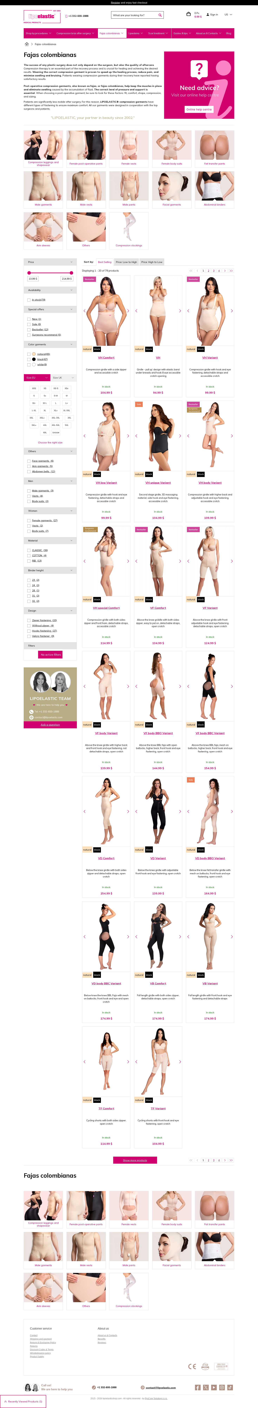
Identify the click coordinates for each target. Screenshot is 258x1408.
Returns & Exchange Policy (43, 1342)
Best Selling (104, 262)
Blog (228, 33)
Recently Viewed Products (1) (25, 1401)
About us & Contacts (207, 33)
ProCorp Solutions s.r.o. (156, 1398)
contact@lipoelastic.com (48, 717)
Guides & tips (181, 33)
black (97, 349)
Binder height (36, 570)
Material (33, 540)
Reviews (102, 1342)
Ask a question (50, 724)
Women (32, 510)
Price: (126, 262)
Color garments (37, 344)
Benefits (101, 1339)
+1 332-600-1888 (49, 711)
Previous (84, 310)
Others (32, 451)
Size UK (57, 377)
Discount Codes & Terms (42, 1349)
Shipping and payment (41, 1339)
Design (32, 610)
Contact (33, 1335)
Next (128, 310)
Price (31, 262)
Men (30, 481)
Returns (34, 1346)
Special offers (36, 309)
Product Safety (37, 1356)
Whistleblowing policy (40, 1353)
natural (87, 349)
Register (115, 2)
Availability (34, 290)
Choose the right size (50, 442)
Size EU (31, 377)
